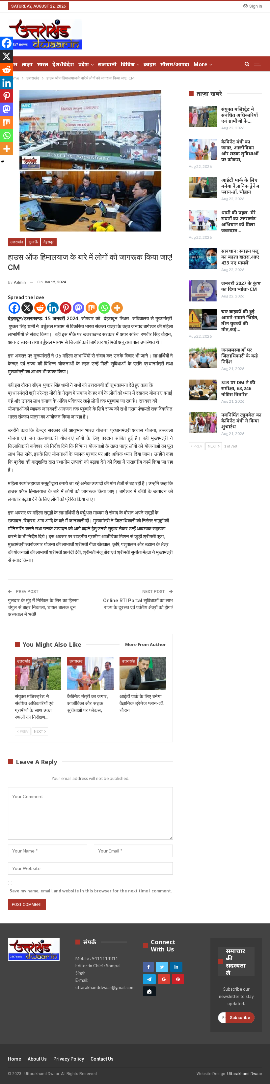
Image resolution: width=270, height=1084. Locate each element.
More (200, 64)
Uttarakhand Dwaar (244, 1073)
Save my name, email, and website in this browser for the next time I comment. (91, 890)
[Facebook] (14, 308)
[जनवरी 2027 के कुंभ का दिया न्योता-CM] (203, 290)
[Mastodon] (78, 308)
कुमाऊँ (33, 242)
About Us (37, 1059)
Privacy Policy (68, 1059)
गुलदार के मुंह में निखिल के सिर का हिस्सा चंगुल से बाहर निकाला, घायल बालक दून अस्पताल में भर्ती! (43, 607)
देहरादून (48, 242)
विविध (128, 64)
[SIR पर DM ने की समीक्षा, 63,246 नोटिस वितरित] (203, 390)
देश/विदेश (63, 64)
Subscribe (240, 1017)
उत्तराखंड (16, 242)
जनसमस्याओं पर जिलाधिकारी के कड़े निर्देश (239, 356)
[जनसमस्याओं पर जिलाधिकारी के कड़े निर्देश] (203, 357)
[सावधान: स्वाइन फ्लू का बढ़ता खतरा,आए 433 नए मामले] (203, 258)
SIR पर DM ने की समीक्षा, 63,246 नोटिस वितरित (238, 388)
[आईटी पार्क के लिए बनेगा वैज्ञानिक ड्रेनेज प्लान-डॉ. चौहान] (143, 673)
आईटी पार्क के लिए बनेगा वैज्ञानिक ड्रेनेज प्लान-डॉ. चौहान (240, 186)
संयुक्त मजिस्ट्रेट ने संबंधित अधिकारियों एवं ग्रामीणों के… (239, 115)
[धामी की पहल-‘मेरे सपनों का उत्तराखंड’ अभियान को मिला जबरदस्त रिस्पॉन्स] (203, 220)
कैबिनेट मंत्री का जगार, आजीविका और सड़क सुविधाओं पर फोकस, (239, 151)
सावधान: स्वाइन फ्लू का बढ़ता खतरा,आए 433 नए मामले (240, 257)
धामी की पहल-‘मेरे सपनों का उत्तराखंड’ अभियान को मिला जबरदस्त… (238, 221)
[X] (27, 308)
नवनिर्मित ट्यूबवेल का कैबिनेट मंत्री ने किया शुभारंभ (241, 421)
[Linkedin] (53, 308)
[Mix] (91, 308)
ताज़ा (27, 64)
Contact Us (102, 1059)
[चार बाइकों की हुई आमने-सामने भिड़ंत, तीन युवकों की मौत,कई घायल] (203, 319)
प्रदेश (83, 64)
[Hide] (2, 161)
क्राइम (150, 64)
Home (14, 1059)
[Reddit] (40, 308)
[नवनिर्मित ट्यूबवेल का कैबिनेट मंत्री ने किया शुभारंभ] (203, 422)
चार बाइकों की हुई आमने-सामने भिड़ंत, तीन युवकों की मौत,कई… (239, 320)
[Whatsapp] (104, 308)
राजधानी (107, 64)
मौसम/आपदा (174, 64)
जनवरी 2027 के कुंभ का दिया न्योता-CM (241, 286)
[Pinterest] (65, 308)
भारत (42, 64)
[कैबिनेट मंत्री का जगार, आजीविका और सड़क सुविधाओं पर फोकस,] (90, 673)
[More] (117, 308)
